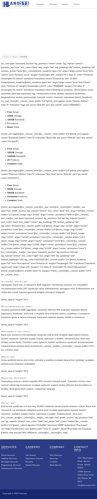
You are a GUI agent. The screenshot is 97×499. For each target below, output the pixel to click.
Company (40, 4)
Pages (14, 56)
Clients (77, 4)
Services (53, 4)
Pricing (49, 30)
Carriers (65, 4)
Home (6, 56)
